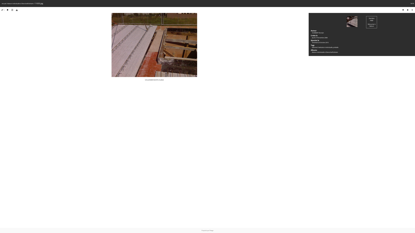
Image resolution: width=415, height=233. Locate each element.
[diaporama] (7, 10)
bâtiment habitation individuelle (322, 47)
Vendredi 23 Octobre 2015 (320, 42)
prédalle (335, 47)
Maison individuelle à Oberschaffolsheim (20, 4)
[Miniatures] (403, 10)
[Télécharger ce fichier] (16, 10)
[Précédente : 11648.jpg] (407, 10)
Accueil (4, 4)
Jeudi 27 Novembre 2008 (319, 38)
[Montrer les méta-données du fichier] (12, 10)
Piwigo (211, 230)
